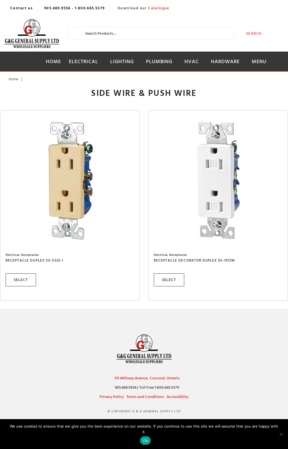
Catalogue (158, 8)
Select (21, 280)
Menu (259, 61)
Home (53, 61)
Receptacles (30, 255)
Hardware (225, 61)
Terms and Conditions (145, 396)
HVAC (191, 61)
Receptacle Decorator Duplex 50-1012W (194, 260)
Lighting (122, 61)
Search (254, 33)
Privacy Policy (112, 396)
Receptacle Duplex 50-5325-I (34, 260)
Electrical (83, 61)
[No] (281, 434)
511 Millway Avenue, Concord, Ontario (147, 378)
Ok (145, 440)
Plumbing (159, 61)
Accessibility (177, 396)
